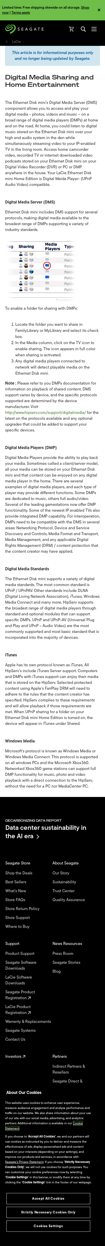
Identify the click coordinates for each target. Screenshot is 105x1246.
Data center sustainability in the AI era (45, 831)
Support (12, 944)
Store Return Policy (23, 909)
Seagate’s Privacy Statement (24, 1161)
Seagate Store (18, 863)
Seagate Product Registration (20, 995)
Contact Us (15, 1039)
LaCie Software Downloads (18, 980)
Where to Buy (18, 927)
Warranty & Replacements (28, 1022)
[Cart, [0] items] (71, 29)
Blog (57, 971)
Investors (13, 1057)
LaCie (16, 42)
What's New (16, 891)
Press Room (63, 954)
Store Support (18, 918)
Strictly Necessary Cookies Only (48, 1212)
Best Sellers (16, 882)
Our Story (61, 873)
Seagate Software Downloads (20, 965)
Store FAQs (15, 900)
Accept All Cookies (48, 1198)
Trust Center (63, 891)
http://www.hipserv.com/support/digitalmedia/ (46, 412)
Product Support (20, 954)
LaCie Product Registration (18, 1010)
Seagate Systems (21, 1031)
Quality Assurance (69, 900)
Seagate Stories (66, 963)
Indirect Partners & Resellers (68, 1069)
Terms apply (20, 13)
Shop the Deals (19, 873)
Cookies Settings (48, 1226)
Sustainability (64, 882)
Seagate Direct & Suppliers (67, 1084)
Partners (60, 1057)
